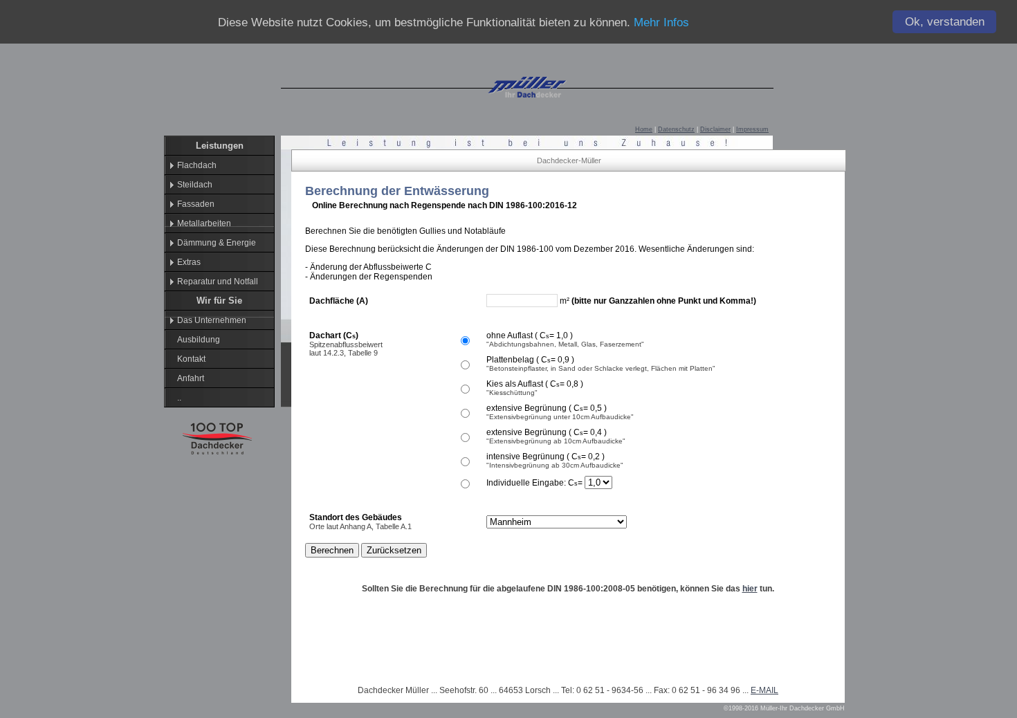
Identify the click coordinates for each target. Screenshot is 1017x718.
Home (643, 129)
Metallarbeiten (204, 223)
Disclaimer (715, 129)
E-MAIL (764, 690)
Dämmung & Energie (216, 243)
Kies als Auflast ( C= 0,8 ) (534, 384)
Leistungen (220, 145)
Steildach (194, 185)
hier (750, 588)
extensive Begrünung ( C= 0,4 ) (546, 432)
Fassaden (195, 204)
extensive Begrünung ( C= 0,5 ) (546, 408)
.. (179, 398)
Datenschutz (676, 129)
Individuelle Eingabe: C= (535, 483)
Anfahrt (190, 378)
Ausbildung (198, 339)
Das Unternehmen (211, 320)
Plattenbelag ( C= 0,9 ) (530, 360)
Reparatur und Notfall (217, 281)
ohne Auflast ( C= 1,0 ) (529, 335)
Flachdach (197, 165)
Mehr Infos (661, 22)
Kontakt (191, 359)
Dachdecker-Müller (569, 160)
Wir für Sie (219, 300)
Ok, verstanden (944, 21)
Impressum (752, 129)
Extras (189, 262)
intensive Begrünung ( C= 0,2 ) (545, 456)
